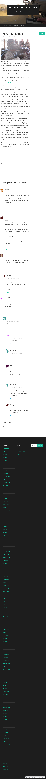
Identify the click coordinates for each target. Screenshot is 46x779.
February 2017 (6, 766)
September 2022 (6, 557)
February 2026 (6, 448)
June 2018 (5, 716)
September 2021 (6, 594)
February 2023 (6, 541)
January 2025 (5, 473)
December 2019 (6, 660)
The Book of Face (26, 175)
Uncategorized (6, 163)
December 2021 (6, 585)
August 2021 (5, 598)
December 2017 (6, 735)
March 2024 (5, 501)
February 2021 (6, 616)
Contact (23, 25)
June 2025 (5, 457)
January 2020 (5, 657)
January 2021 (5, 619)
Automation (4, 175)
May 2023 (5, 532)
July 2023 (5, 526)
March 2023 (5, 538)
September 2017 (6, 744)
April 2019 (5, 685)
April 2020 (5, 647)
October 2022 (6, 554)
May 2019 (5, 682)
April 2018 (5, 722)
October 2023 (6, 516)
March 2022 (5, 576)
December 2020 (6, 622)
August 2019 (5, 672)
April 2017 (5, 760)
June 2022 (5, 566)
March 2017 (5, 763)
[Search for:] (39, 33)
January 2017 (5, 769)
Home (5, 25)
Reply (6, 211)
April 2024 (5, 498)
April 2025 (5, 463)
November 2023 (6, 513)
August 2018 (5, 710)
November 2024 (6, 476)
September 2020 (6, 632)
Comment (25, 434)
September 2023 (6, 519)
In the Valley (8, 82)
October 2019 (6, 666)
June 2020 (5, 641)
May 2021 (5, 607)
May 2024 (5, 495)
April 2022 (5, 573)
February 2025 (6, 470)
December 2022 (6, 548)
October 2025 (6, 451)
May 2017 (5, 757)
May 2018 (5, 719)
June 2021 (5, 604)
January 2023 (5, 544)
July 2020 (5, 638)
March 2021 (5, 613)
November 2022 (6, 551)
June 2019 (5, 679)
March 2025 (5, 466)
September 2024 (6, 482)
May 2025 (5, 460)
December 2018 (6, 697)
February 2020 (6, 654)
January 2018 (5, 732)
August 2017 (5, 747)
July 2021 (5, 601)
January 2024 (5, 507)
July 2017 (5, 750)
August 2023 (5, 523)
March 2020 (5, 651)
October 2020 (6, 629)
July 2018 (5, 713)
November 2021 (6, 588)
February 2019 (6, 691)
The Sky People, (20, 80)
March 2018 (5, 725)
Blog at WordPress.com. (9, 776)
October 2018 (6, 704)
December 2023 (6, 510)
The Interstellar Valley (23, 8)
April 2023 (5, 535)
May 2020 (5, 644)
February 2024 (6, 504)
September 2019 (6, 669)
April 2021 (5, 610)
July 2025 (5, 454)
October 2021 (6, 591)
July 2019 (5, 676)
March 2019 (5, 688)
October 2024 (6, 479)
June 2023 (5, 529)
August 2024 (5, 485)
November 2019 (6, 663)
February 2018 (6, 729)
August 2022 (5, 560)
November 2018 (6, 700)
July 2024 (5, 488)
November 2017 (6, 738)
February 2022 (6, 579)
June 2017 (5, 754)
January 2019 (5, 694)
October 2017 (6, 741)
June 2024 (5, 491)
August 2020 (5, 635)
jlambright (13, 36)
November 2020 (6, 626)
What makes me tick (13, 25)
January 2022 (5, 582)
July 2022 (5, 563)
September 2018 (6, 707)
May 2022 (5, 569)
